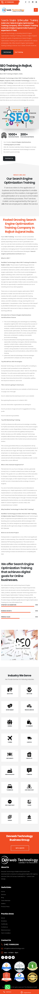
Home (3, 891)
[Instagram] (29, 2)
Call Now (8, 992)
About (3, 918)
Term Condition (6, 933)
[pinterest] (36, 2)
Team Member (5, 900)
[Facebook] (25, 2)
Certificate (4, 924)
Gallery (3, 903)
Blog (2, 897)
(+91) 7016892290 (11, 944)
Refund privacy (5, 930)
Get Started (7, 52)
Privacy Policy (5, 906)
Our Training (19, 52)
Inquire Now (27, 993)
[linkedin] (32, 2)
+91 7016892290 (9, 2)
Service (3, 894)
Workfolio (4, 921)
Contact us (4, 927)
